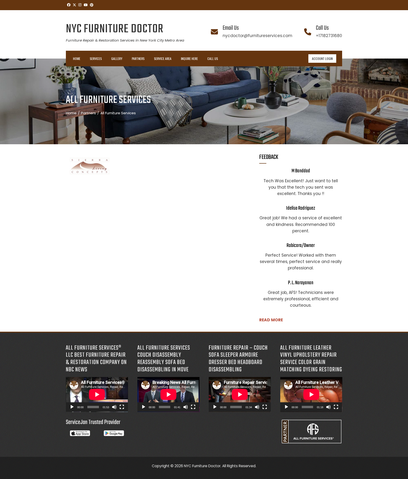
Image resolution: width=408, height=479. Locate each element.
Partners (138, 58)
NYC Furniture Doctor (114, 29)
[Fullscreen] (121, 407)
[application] (97, 394)
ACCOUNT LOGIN (322, 58)
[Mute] (114, 407)
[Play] (72, 407)
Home (76, 58)
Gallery (116, 58)
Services (96, 58)
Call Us (212, 58)
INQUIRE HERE (189, 58)
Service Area (162, 58)
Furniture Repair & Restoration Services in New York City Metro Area (125, 40)
